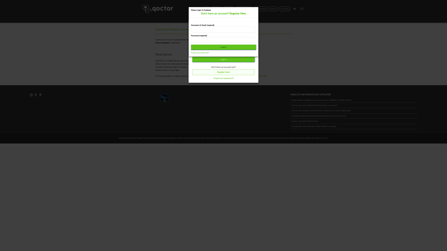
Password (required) (199, 36)
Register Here (238, 13)
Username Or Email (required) (202, 25)
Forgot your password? (200, 53)
